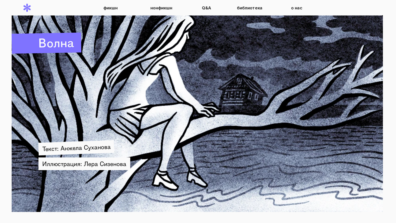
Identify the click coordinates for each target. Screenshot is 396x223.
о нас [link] (296, 7)
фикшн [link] (110, 7)
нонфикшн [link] (161, 7)
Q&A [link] (206, 7)
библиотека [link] (250, 7)
